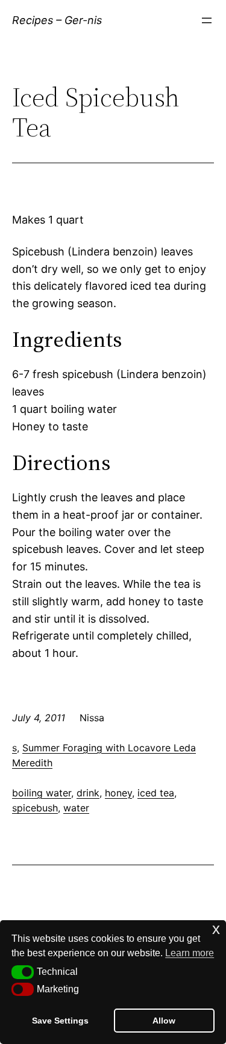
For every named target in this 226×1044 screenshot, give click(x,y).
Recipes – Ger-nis (57, 20)
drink (88, 793)
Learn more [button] (189, 953)
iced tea (155, 793)
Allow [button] (163, 1020)
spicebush (35, 808)
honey (118, 793)
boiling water (41, 793)
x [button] (216, 929)
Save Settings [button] (60, 1020)
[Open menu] (206, 20)
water (76, 808)
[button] (22, 971)
